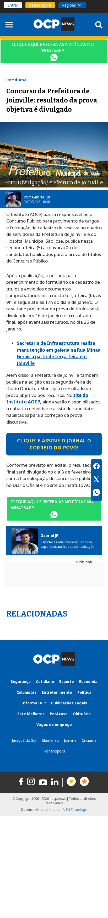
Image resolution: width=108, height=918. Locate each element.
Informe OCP (33, 702)
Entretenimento (57, 692)
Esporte (66, 681)
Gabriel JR (41, 196)
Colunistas (26, 692)
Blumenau (50, 740)
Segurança (21, 681)
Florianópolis (54, 751)
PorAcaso (59, 713)
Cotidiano (45, 681)
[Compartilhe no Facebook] (96, 467)
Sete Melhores (31, 713)
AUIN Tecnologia (75, 809)
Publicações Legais (69, 702)
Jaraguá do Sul (24, 740)
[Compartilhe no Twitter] (96, 480)
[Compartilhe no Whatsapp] (96, 493)
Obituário (82, 713)
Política (84, 692)
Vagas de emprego (54, 724)
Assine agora (40, 5)
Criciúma (89, 740)
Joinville (70, 740)
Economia (88, 681)
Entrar (13, 5)
